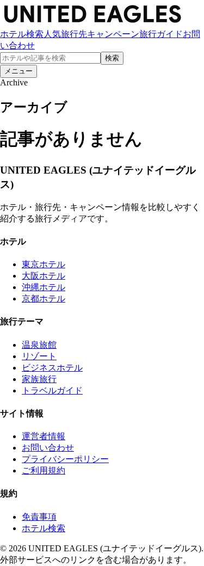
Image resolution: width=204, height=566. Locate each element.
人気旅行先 (65, 34)
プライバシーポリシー (65, 459)
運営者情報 (43, 436)
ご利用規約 (43, 470)
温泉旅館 (39, 344)
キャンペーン (113, 34)
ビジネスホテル (52, 367)
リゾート (39, 356)
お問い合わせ (48, 447)
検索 (112, 58)
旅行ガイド (161, 34)
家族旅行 (39, 379)
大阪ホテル (43, 275)
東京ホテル (43, 264)
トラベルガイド (52, 390)
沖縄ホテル (43, 287)
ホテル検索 (22, 34)
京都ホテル (43, 298)
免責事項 (39, 516)
